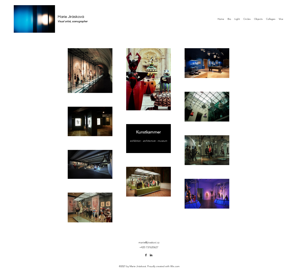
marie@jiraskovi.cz (149, 242)
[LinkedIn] (151, 255)
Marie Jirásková (71, 17)
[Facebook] (146, 255)
